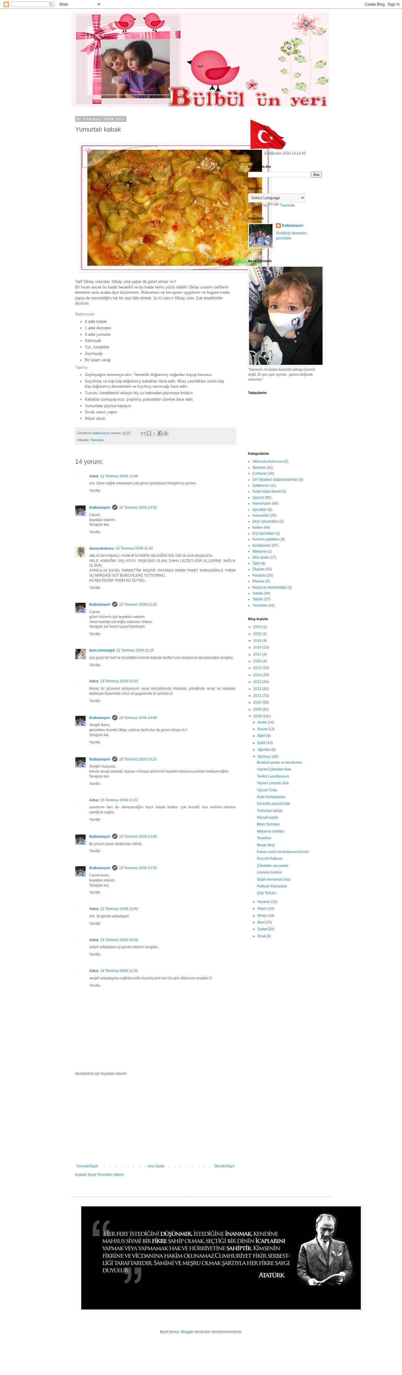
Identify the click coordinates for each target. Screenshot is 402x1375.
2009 (258, 709)
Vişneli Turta (267, 790)
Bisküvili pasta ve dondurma (279, 762)
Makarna (260, 551)
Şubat (263, 929)
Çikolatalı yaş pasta (272, 866)
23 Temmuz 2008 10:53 (138, 868)
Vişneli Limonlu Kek (273, 783)
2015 (258, 668)
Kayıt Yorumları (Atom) (106, 1175)
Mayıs (263, 908)
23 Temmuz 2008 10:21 (119, 800)
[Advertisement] (155, 1120)
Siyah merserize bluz (273, 879)
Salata (258, 593)
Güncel (258, 498)
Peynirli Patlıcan (270, 859)
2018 (258, 647)
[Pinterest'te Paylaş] (166, 433)
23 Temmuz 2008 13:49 (119, 909)
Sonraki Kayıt (87, 1166)
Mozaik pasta (267, 817)
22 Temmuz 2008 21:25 (135, 650)
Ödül (256, 563)
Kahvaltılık (261, 515)
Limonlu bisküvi (269, 872)
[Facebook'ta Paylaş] (160, 433)
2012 (258, 689)
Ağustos (264, 750)
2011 (258, 696)
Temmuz (265, 757)
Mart (261, 922)
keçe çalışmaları (265, 521)
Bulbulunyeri (99, 508)
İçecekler (260, 510)
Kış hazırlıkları (264, 533)
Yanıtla (94, 490)
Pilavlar (259, 581)
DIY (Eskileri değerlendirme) (275, 480)
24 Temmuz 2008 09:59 (119, 940)
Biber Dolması (268, 824)
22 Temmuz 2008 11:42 (134, 548)
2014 (258, 675)
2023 (258, 627)
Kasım (263, 729)
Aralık (263, 722)
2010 (258, 702)
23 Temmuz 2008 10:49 (138, 837)
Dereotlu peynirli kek (273, 804)
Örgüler (259, 569)
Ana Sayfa (156, 1166)
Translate (287, 205)
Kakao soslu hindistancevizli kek (283, 852)
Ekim (262, 736)
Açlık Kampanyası (271, 797)
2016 (258, 661)
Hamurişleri (262, 503)
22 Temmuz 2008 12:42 (138, 604)
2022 (258, 634)
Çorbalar (260, 473)
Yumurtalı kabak (270, 811)
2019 (258, 641)
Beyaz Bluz (266, 845)
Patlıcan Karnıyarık (272, 886)
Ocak (262, 936)
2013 (258, 682)
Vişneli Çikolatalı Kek (274, 769)
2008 (258, 716)
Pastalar (259, 575)
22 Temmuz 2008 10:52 (138, 508)
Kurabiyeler (262, 545)
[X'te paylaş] (154, 433)
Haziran (264, 902)
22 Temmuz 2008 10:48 (119, 476)
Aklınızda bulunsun (268, 461)
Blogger (187, 1332)
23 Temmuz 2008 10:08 (138, 718)
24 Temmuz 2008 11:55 (119, 971)
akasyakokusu (101, 548)
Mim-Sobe (261, 557)
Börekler (259, 468)
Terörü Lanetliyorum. (273, 776)
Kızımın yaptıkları (266, 539)
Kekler (258, 528)
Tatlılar (258, 599)
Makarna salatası (270, 831)
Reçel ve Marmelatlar (270, 587)
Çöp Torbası (266, 893)
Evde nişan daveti (267, 491)
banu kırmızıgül (101, 650)
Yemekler (97, 440)
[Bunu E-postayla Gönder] (143, 433)
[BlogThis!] (149, 433)
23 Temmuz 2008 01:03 (119, 681)
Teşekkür (264, 838)
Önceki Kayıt (224, 1166)
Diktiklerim (261, 485)
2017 (258, 654)
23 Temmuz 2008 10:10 (138, 759)
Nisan (263, 916)
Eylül (262, 743)
